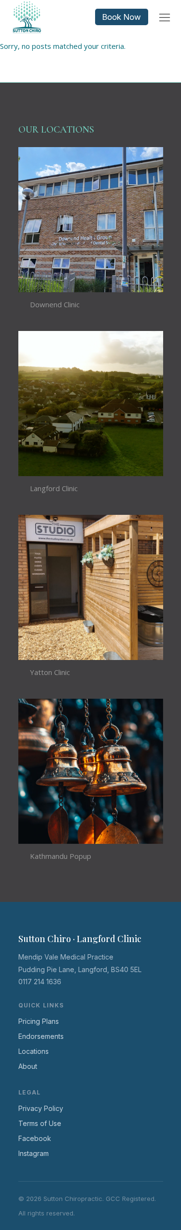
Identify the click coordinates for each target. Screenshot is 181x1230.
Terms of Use (39, 1123)
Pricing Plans (38, 1021)
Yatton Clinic (50, 672)
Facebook (34, 1138)
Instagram (33, 1153)
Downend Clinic (55, 304)
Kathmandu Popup (60, 856)
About (27, 1066)
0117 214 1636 (39, 981)
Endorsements (41, 1036)
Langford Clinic (54, 488)
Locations (33, 1051)
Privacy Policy (40, 1108)
